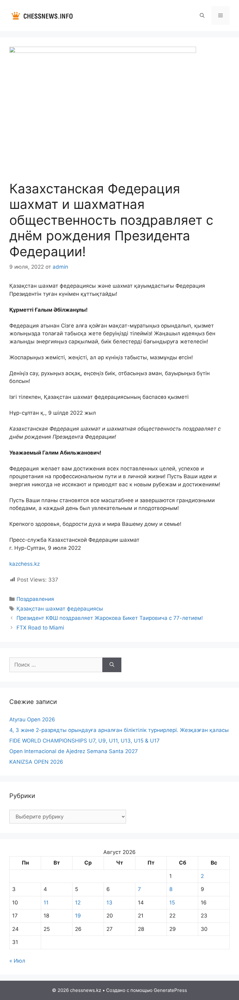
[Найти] (111, 665)
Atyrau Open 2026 (32, 719)
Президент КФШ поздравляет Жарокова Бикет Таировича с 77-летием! (109, 618)
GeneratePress (170, 990)
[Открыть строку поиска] (202, 15)
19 (78, 916)
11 (46, 902)
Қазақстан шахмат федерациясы (59, 609)
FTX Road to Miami (40, 628)
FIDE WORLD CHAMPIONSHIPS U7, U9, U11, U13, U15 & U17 (84, 741)
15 (172, 902)
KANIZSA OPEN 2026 (36, 762)
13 (109, 902)
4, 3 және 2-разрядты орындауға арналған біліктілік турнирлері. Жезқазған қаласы (119, 730)
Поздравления (35, 599)
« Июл (17, 961)
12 (78, 902)
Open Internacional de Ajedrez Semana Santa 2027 (73, 751)
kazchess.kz (24, 564)
